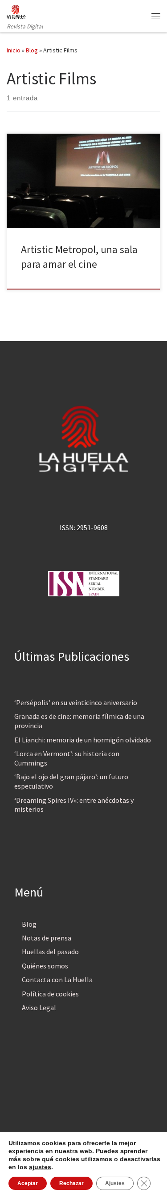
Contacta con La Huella (57, 979)
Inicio (13, 50)
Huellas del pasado (50, 951)
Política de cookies (50, 993)
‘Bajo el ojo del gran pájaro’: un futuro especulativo (71, 781)
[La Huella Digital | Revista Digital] (16, 10)
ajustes (40, 1166)
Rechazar (71, 1183)
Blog (32, 50)
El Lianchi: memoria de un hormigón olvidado (82, 739)
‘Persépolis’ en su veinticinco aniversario (75, 702)
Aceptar (27, 1183)
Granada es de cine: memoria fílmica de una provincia (79, 721)
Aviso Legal (39, 1007)
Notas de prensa (46, 937)
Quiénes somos (45, 965)
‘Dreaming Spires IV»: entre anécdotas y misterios (74, 805)
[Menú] (156, 16)
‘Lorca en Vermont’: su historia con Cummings (66, 758)
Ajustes (115, 1183)
